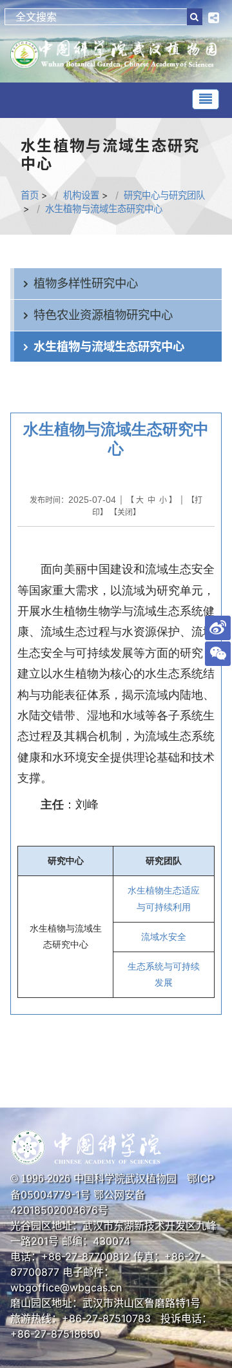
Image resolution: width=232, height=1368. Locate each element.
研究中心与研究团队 (164, 195)
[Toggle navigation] (205, 99)
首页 (30, 195)
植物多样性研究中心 (86, 283)
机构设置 (81, 195)
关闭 (125, 512)
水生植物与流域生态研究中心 (103, 208)
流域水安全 (163, 937)
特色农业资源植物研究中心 (103, 315)
